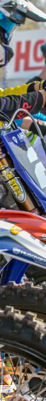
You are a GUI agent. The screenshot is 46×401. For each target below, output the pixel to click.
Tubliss (3, 137)
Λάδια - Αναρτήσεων (5, 104)
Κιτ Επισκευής (4, 99)
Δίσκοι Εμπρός (4, 96)
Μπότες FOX (4, 27)
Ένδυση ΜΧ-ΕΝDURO (3, 11)
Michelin (3, 133)
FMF (3, 54)
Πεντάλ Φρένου (4, 111)
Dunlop (3, 132)
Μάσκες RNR (4, 34)
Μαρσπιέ (4, 112)
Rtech (3, 73)
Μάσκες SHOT (4, 35)
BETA (4, 81)
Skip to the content (1, 0)
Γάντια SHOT (4, 24)
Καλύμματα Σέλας (3, 77)
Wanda (3, 135)
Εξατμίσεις (3, 53)
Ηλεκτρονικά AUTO (4, 149)
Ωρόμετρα (4, 66)
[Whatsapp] (4, 179)
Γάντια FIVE (4, 22)
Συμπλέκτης (3, 122)
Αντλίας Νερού (5, 46)
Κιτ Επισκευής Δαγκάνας (6, 100)
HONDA (5, 63)
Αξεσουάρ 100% (5, 32)
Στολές (2, 155)
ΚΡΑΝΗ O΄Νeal (4, 19)
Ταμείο (2, 399)
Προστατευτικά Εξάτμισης (5, 49)
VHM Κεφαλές (3, 115)
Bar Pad (4, 91)
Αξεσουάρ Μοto (3, 141)
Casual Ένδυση (3, 36)
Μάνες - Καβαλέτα (4, 84)
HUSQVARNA (5, 62)
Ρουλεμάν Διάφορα (5, 102)
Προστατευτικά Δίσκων (5, 48)
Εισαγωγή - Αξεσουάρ (5, 150)
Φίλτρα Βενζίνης (4, 93)
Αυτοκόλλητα (3, 82)
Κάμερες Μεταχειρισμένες (4, 139)
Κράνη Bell (4, 18)
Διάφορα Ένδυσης (3, 37)
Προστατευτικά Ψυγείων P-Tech (7, 52)
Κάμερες (2, 138)
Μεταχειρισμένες (3, 143)
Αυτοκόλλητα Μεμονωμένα (5, 83)
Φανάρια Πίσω (4, 148)
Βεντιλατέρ (4, 108)
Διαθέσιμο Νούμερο (2, 174)
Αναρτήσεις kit (4, 103)
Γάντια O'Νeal (4, 23)
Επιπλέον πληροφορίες (3, 181)
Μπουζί (3, 120)
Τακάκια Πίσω (4, 98)
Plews (2, 134)
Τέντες (4, 105)
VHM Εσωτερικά (4, 118)
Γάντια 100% (4, 21)
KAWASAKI (5, 64)
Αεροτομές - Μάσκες (5, 145)
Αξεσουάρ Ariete (5, 33)
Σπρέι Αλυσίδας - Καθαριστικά (5, 127)
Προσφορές (2, 140)
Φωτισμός (3, 147)
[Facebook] (0, 179)
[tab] (23, 181)
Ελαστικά (2, 131)
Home (0, 155)
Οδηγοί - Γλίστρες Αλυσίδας (5, 61)
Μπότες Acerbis (4, 26)
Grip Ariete (4, 90)
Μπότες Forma (4, 28)
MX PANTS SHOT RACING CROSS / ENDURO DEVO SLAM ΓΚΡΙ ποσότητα (7, 177)
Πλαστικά (3, 69)
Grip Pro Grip (4, 89)
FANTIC (4, 79)
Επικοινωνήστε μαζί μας (3, 394)
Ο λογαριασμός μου (3, 153)
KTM (4, 55)
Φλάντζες (3, 121)
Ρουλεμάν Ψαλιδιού (5, 101)
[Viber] (6, 179)
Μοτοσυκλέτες (2, 142)
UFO (3, 75)
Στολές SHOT (4, 155)
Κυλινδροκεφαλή (3, 119)
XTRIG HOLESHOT (6, 87)
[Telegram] (3, 179)
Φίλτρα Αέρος (3, 124)
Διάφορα (4, 94)
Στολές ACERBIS (5, 12)
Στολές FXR (4, 13)
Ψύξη (2, 107)
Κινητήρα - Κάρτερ (6, 44)
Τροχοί (3, 67)
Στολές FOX (4, 14)
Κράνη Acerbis (4, 17)
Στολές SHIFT (4, 15)
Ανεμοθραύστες (4, 146)
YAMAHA (5, 56)
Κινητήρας (2, 114)
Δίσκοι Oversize (4, 97)
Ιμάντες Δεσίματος (5, 106)
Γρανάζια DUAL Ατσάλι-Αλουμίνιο (7, 59)
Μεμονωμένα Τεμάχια (6, 76)
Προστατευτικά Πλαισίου (5, 47)
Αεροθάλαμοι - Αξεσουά (4, 136)
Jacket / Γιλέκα (3, 16)
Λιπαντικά (2, 125)
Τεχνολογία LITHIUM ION (4, 129)
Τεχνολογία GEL (3, 130)
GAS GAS (5, 57)
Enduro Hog (7, 45)
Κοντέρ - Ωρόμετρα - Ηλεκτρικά (5, 65)
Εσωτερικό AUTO (4, 144)
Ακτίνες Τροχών (4, 68)
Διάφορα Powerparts (5, 113)
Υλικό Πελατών (3, 152)
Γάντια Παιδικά (4, 25)
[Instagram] (1, 179)
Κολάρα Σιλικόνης (5, 109)
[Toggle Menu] (0, 10)
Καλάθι (0, 399)
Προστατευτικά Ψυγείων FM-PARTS (7, 51)
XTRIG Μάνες (5, 85)
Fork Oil (3, 128)
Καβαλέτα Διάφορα (6, 86)
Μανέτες (4, 95)
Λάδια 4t (3, 126)
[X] (2, 179)
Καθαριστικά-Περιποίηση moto (5, 110)
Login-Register (2, 154)
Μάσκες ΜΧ (3, 31)
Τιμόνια (4, 88)
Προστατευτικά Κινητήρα (5, 39)
